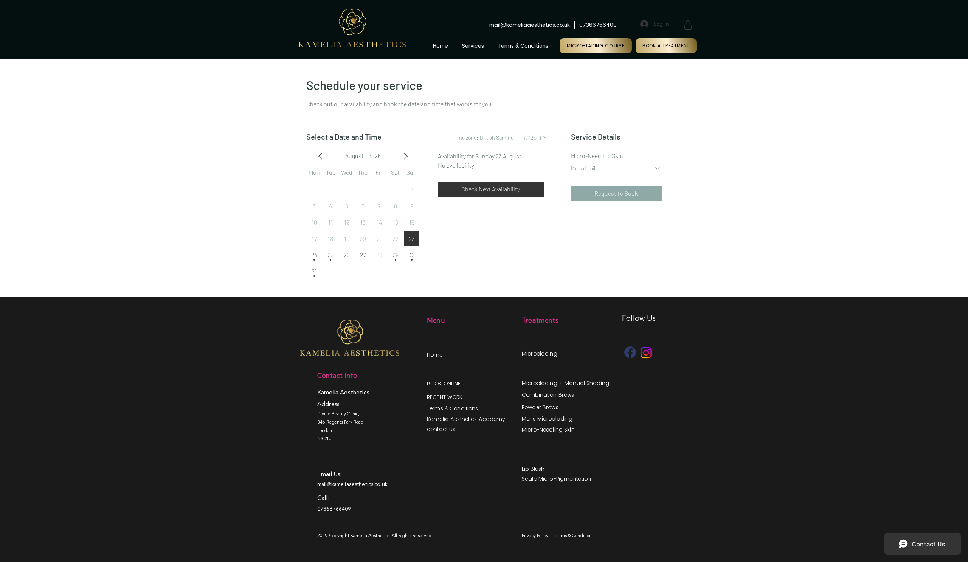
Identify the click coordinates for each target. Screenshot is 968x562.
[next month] (405, 156)
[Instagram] (646, 352)
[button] (688, 25)
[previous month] (320, 156)
